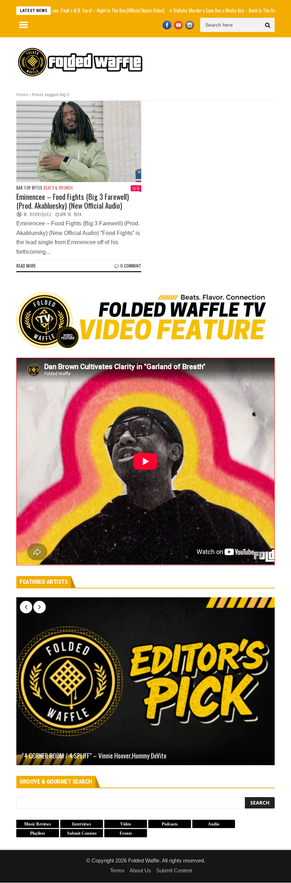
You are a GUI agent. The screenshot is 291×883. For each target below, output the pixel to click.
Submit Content (174, 870)
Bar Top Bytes (29, 188)
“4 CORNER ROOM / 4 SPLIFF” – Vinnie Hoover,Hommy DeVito (94, 756)
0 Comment (130, 266)
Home (22, 94)
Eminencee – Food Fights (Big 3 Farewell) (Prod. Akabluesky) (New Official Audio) (72, 201)
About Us (140, 870)
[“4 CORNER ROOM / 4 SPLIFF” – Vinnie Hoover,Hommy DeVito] (145, 681)
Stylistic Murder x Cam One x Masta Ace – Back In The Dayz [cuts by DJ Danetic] (217, 10)
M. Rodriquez (38, 214)
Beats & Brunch (58, 188)
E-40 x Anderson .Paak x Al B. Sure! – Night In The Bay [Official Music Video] (69, 10)
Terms (117, 870)
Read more (26, 266)
